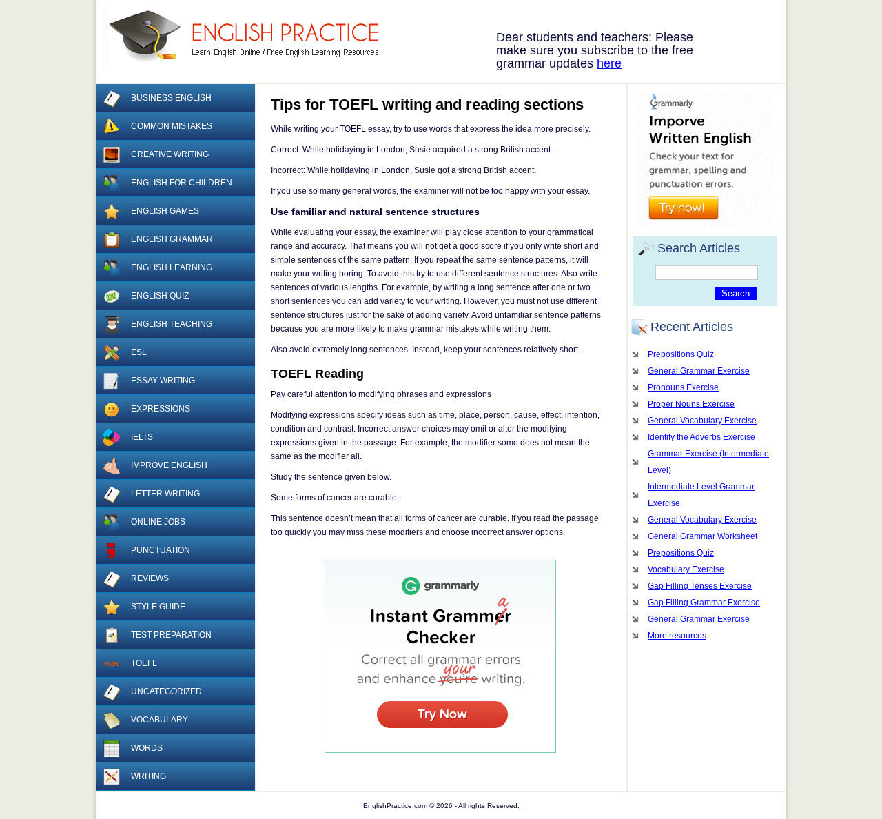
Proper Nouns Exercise (691, 404)
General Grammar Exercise (699, 371)
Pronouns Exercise (683, 387)
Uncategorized (166, 691)
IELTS (142, 437)
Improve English (169, 465)
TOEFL (144, 663)
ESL (139, 352)
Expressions (160, 409)
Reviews (150, 578)
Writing (148, 776)
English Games (165, 211)
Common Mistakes (171, 126)
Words (147, 748)
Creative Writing (170, 154)
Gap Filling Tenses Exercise (700, 586)
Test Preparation (171, 635)
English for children (181, 183)
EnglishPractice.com (249, 36)
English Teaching (171, 324)
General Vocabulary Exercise (702, 420)
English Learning (171, 267)
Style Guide (158, 606)
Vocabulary (159, 720)
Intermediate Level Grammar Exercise (701, 495)
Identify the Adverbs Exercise (701, 437)
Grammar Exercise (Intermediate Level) (708, 462)
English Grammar (172, 239)
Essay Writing (163, 380)
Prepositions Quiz (681, 354)
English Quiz (160, 296)
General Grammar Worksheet (702, 536)
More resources (677, 635)
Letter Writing (165, 493)
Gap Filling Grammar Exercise (704, 602)
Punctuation (160, 550)
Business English (171, 98)
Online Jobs (158, 522)
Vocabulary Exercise (686, 569)
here (609, 63)
